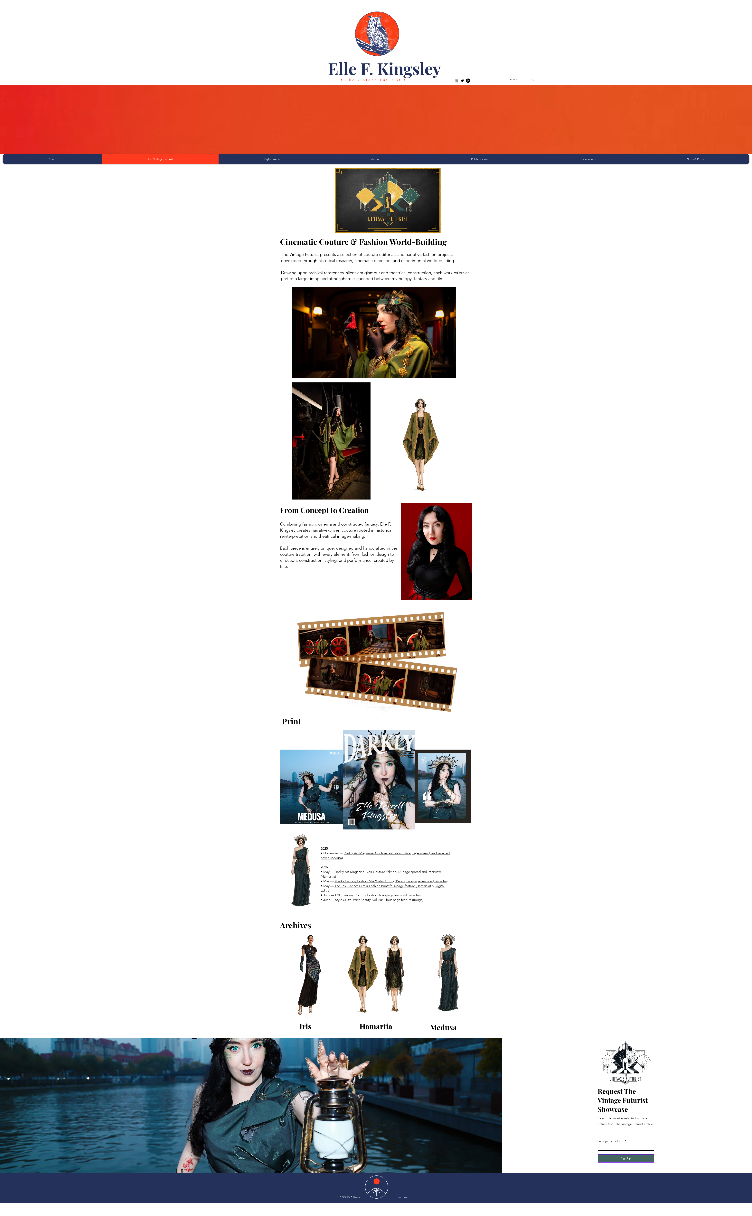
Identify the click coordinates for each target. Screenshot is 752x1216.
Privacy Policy (402, 1197)
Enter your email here (611, 1141)
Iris (305, 1026)
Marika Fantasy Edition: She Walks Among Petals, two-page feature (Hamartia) (390, 881)
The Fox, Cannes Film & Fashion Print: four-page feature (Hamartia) (382, 886)
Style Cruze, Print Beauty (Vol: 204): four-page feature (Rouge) (379, 900)
